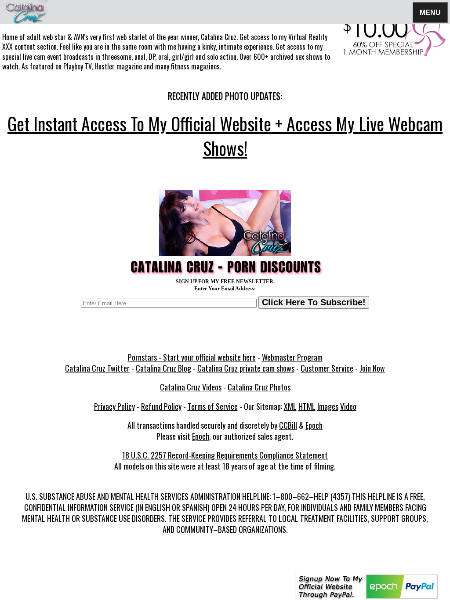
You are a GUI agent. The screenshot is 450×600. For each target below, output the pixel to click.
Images (327, 406)
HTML (307, 406)
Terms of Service (213, 406)
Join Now (372, 368)
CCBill (288, 425)
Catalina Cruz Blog (163, 368)
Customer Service (327, 368)
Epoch (314, 425)
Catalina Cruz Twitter (97, 368)
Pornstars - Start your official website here (192, 357)
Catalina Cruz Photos (259, 387)
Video (348, 406)
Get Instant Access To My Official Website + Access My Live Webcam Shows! (225, 135)
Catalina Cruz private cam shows (245, 368)
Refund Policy (161, 406)
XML (290, 406)
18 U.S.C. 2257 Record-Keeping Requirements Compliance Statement (225, 455)
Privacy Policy (114, 406)
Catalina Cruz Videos (190, 387)
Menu (430, 12)
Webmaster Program (292, 357)
